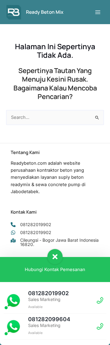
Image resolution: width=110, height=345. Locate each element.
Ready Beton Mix (44, 12)
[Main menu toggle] (98, 12)
